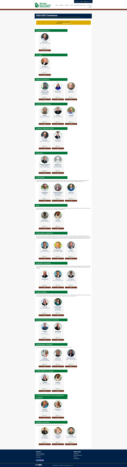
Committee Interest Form (66, 23)
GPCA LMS (89, 5)
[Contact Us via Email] (43, 460)
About (56, 5)
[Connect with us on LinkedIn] (39, 460)
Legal (72, 465)
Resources (67, 5)
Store (72, 5)
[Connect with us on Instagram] (41, 460)
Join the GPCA (76, 453)
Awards (90, 7)
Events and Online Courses (80, 5)
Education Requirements (78, 455)
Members (61, 5)
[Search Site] (90, 1)
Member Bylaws (76, 458)
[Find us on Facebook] (37, 460)
